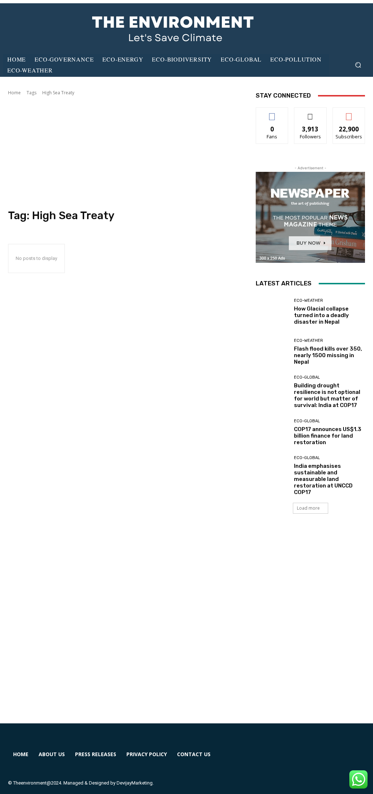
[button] (357, 65)
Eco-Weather (308, 301)
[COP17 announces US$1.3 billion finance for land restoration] (272, 432)
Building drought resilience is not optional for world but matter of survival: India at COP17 (327, 395)
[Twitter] (320, 758)
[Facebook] (267, 758)
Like (272, 113)
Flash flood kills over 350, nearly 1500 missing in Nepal (328, 355)
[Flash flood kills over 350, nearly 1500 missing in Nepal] (272, 351)
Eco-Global (307, 377)
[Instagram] (293, 758)
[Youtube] (346, 758)
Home (14, 93)
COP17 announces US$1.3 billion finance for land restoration (327, 436)
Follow (310, 113)
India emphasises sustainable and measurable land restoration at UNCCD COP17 (323, 479)
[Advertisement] (124, 153)
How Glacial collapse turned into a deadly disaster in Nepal (321, 315)
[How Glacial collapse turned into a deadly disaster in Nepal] (272, 311)
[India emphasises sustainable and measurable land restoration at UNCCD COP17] (272, 472)
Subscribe (349, 113)
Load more (308, 508)
